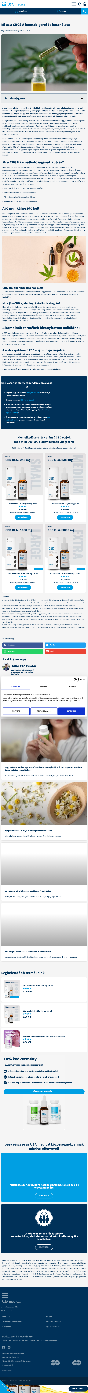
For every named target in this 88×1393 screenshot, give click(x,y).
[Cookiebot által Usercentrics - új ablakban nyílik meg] (75, 680)
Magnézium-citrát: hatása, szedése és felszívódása (28, 891)
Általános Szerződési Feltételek (13, 1353)
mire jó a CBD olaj (33, 393)
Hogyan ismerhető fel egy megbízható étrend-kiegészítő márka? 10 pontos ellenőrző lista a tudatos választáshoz (43, 768)
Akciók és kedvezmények (12, 1322)
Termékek (6, 1317)
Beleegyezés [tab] (15, 686)
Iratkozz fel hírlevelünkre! (17, 1337)
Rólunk (49, 1317)
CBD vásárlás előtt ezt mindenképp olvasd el (26, 385)
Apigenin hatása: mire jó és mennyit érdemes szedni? (29, 830)
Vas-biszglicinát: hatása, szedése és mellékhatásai (28, 951)
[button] (82, 98)
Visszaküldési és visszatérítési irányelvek (16, 1361)
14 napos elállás (7, 1365)
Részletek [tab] (44, 686)
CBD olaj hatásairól (27, 400)
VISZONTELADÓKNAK (53, 1322)
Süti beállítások (7, 1371)
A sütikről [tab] (72, 686)
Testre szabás (42, 711)
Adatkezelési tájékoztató (10, 1357)
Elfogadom (72, 711)
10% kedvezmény (52, 1327)
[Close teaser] (10, 1391)
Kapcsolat (6, 1327)
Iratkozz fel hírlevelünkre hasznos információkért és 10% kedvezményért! (30, 1340)
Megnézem (23, 517)
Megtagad (16, 711)
